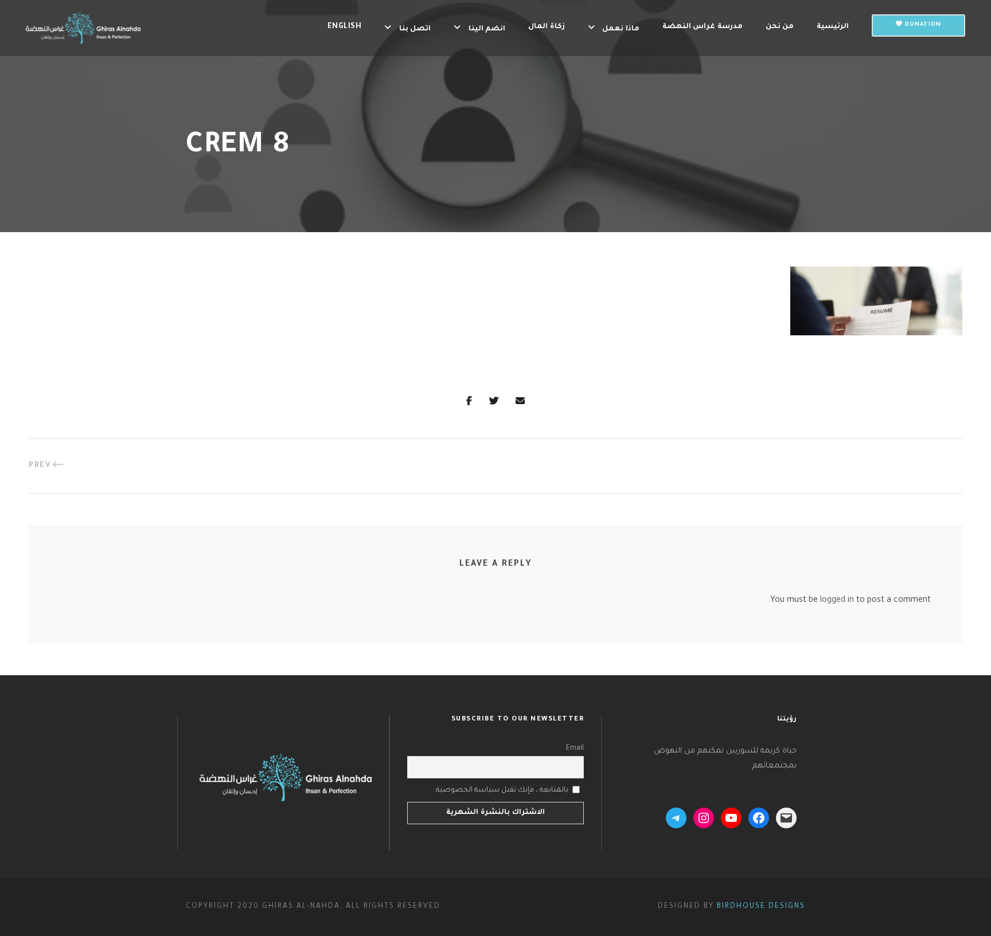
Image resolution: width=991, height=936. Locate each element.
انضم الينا (487, 29)
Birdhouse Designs (761, 907)
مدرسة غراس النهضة (702, 27)
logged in (837, 600)
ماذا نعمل (620, 29)
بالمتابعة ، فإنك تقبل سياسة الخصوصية (502, 790)
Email (575, 749)
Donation (922, 25)
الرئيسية (833, 27)
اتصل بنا (415, 29)
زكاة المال (546, 27)
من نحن (780, 27)
